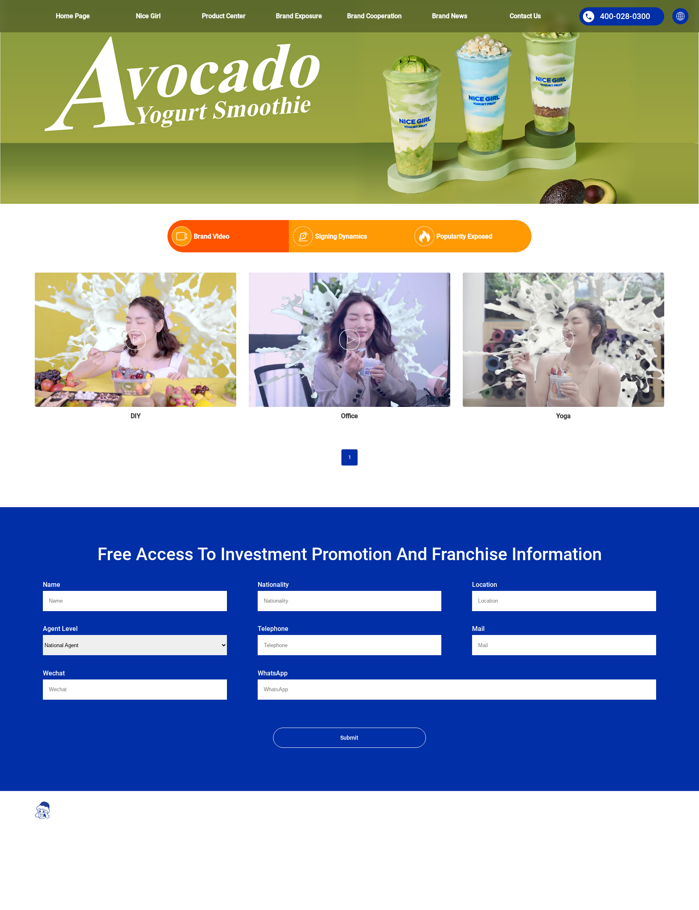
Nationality (273, 584)
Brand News (449, 16)
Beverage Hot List (373, 837)
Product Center (224, 16)
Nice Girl (148, 16)
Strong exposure (372, 825)
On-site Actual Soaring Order (385, 870)
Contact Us (525, 16)
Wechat (54, 673)
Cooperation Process (458, 850)
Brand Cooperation (374, 16)
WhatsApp (273, 673)
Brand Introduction (212, 837)
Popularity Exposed (537, 850)
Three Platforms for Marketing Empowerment (387, 854)
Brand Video (529, 825)
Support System (452, 837)
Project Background (213, 825)
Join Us (443, 874)
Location (484, 584)
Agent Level (60, 629)
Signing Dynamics (535, 837)
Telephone (273, 629)
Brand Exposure (299, 16)
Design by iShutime (260, 903)
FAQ (439, 862)
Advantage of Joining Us (462, 825)
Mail (478, 629)
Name (51, 584)
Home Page (73, 16)
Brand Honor (206, 850)
